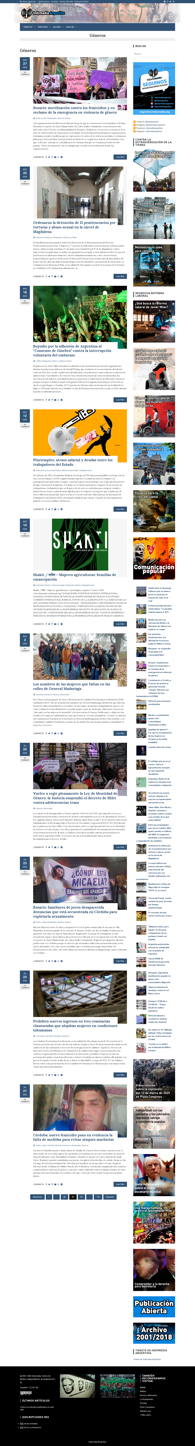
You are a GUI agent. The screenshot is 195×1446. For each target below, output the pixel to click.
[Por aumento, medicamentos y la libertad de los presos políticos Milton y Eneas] (141, 638)
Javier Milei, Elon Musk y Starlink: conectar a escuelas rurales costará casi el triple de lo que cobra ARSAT (160, 813)
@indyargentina (152, 122)
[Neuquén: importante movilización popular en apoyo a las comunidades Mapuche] (141, 976)
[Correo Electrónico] (55, 157)
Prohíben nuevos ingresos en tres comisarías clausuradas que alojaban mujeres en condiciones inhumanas (75, 1025)
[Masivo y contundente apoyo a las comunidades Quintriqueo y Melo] (141, 719)
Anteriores (37, 1197)
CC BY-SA (33, 1387)
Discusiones (41, 470)
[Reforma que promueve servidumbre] (141, 704)
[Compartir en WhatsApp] (58, 157)
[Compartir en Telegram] (61, 157)
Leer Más (120, 157)
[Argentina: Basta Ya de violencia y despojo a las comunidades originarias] (141, 782)
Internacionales (58, 585)
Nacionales (73, 470)
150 (98, 1197)
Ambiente (40, 585)
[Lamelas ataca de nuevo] (141, 751)
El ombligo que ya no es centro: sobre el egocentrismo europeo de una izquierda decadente (159, 767)
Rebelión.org (145, 1411)
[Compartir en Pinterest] (52, 157)
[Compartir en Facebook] (46, 157)
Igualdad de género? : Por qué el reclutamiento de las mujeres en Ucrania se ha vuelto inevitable (160, 736)
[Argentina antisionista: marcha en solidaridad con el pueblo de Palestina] (141, 948)
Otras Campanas (147, 1407)
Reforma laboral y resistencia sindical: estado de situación (157, 1018)
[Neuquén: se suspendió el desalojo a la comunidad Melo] (141, 652)
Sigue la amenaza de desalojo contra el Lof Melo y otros (158, 990)
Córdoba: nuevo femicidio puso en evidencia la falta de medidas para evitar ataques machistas (73, 1137)
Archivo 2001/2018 (66, 1)
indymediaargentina (154, 128)
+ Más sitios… (146, 1415)
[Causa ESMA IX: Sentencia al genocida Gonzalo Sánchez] (141, 962)
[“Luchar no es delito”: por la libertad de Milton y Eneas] (141, 1048)
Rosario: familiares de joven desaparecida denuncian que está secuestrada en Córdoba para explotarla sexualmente (75, 912)
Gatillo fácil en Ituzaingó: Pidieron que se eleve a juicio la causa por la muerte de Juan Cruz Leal (160, 594)
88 (64, 1197)
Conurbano (40, 1036)
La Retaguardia (146, 1399)
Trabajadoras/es (85, 470)
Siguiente (110, 1197)
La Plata (73, 237)
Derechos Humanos (44, 237)
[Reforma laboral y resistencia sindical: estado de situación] (141, 1019)
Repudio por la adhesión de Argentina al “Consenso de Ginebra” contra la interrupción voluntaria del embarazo (72, 350)
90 (81, 1197)
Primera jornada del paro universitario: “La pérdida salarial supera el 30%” (160, 609)
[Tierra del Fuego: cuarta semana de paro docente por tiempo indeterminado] (141, 902)
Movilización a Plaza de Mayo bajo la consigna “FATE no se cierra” (159, 887)
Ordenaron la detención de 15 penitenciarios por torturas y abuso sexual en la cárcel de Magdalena (74, 227)
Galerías (57, 27)
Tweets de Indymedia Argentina (147, 1359)
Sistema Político (65, 361)
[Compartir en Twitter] (49, 157)
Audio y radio (41, 118)
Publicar (70, 27)
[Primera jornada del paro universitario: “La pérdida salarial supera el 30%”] (141, 609)
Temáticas (27, 27)
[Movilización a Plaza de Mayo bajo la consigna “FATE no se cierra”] (141, 887)
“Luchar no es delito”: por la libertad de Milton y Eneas (159, 1047)
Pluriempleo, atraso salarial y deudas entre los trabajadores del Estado (73, 462)
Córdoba (50, 1145)
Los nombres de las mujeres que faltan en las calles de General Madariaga (71, 686)
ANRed (143, 1391)
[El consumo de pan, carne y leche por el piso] (141, 916)
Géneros (60, 118)
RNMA (142, 1387)
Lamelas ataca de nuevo (159, 747)
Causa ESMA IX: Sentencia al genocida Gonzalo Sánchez (158, 961)
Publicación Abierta (81, 1)
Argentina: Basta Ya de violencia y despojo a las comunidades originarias (160, 782)
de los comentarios (30, 1427)
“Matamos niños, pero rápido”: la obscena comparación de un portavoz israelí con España (158, 933)
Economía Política (54, 470)
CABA (38, 361)
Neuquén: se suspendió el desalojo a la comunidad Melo (159, 651)
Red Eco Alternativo (148, 1395)
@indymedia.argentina (155, 125)
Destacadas (52, 118)
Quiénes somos (43, 1)
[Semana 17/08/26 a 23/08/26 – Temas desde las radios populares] (141, 1005)
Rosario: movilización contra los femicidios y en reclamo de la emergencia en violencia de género (75, 110)
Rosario (68, 118)
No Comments (25, 73)
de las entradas (29, 1423)
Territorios (43, 27)
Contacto (54, 1)
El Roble (143, 1403)
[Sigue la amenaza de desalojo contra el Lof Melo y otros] (141, 991)
